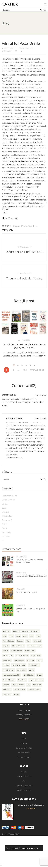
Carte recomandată (9, 496)
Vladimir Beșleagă (34, 690)
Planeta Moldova (8, 680)
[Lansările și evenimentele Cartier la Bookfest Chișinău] (24, 322)
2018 (4, 636)
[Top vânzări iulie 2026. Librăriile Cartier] (7, 577)
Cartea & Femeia (8, 500)
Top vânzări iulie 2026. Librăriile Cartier (31, 576)
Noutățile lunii (7, 516)
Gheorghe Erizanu (14, 418)
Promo (4, 524)
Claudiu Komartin (18, 646)
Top (28, 685)
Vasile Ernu (6, 690)
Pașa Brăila (33, 226)
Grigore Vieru (19, 660)
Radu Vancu (22, 680)
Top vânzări (37, 685)
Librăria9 (6, 665)
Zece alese (6, 536)
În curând (5, 512)
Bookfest (20, 641)
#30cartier (6, 631)
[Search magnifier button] (44, 9)
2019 (11, 636)
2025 (31, 636)
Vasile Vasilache (19, 690)
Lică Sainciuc (21, 670)
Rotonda (6, 685)
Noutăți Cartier (29, 675)
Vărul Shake (6, 532)
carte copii (37, 641)
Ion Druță (30, 660)
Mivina (24, 226)
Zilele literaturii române (11, 694)
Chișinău (17, 226)
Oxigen (39, 675)
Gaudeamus (7, 660)
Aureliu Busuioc (8, 641)
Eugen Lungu (35, 655)
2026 (38, 636)
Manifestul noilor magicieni (26, 592)
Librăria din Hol (34, 665)
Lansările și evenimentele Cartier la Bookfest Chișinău (24, 346)
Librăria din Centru (18, 665)
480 (25, 370)
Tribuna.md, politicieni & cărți (24, 278)
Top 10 (4, 528)
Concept (5, 504)
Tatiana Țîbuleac (17, 685)
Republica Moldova (36, 680)
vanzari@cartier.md (24, 715)
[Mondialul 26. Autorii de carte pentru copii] (7, 610)
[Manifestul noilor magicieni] (7, 593)
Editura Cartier (8, 655)
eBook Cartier (29, 651)
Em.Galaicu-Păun (22, 655)
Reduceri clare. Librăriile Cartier (24, 252)
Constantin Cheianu (34, 646)
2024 (24, 636)
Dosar (4, 508)
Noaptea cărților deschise (11, 675)
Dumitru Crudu (16, 651)
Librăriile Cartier (8, 670)
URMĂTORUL (37, 370)
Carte (28, 641)
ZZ (16, 51)
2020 (18, 636)
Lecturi (39, 660)
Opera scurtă (7, 520)
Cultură (5, 651)
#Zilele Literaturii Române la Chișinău (25, 631)
